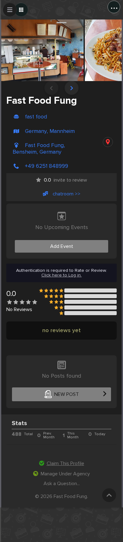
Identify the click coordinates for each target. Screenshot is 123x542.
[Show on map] (108, 142)
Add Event (61, 246)
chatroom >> (66, 194)
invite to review (65, 180)
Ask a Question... (62, 483)
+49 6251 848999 (46, 166)
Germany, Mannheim (50, 131)
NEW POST (66, 394)
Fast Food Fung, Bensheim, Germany (39, 148)
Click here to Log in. (61, 275)
